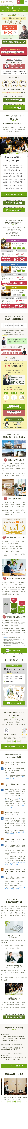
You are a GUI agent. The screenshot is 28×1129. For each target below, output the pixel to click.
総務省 (5, 637)
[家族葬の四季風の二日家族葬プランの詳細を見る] (14, 250)
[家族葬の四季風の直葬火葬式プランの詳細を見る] (14, 297)
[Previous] (1, 741)
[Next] (26, 741)
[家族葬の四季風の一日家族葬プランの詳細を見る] (14, 274)
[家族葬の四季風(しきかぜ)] (7, 2)
